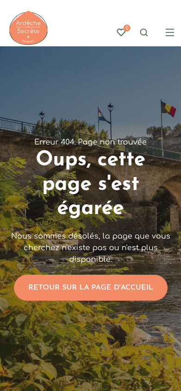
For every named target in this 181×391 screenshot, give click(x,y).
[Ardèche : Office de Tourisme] (28, 28)
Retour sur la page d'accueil (90, 287)
